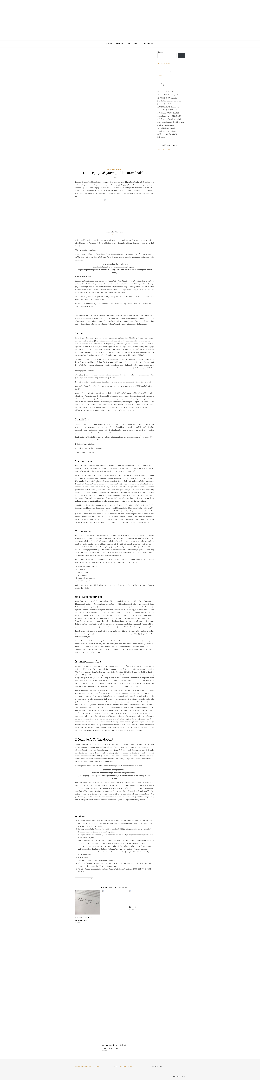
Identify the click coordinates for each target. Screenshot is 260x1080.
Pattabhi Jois (173, 112)
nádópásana (177, 110)
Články (109, 44)
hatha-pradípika (175, 95)
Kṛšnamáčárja (163, 106)
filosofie (160, 95)
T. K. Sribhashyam (163, 128)
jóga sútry (79, 879)
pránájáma (161, 116)
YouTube (160, 75)
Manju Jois (175, 107)
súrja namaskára (169, 125)
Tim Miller (173, 128)
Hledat (160, 52)
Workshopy (133, 44)
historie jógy (163, 97)
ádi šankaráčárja (164, 134)
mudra (159, 110)
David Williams (173, 92)
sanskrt (177, 118)
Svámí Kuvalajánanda (164, 122)
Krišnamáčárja (174, 104)
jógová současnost (163, 104)
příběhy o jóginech (165, 118)
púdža (169, 116)
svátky (160, 124)
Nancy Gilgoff (167, 109)
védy (167, 131)
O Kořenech (149, 44)
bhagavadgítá (162, 92)
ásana (174, 133)
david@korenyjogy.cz (127, 1066)
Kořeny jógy (130, 18)
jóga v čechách (161, 101)
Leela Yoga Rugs (163, 149)
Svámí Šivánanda (177, 122)
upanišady (161, 131)
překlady (176, 115)
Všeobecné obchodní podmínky (87, 1066)
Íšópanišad (133, 907)
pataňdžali (89, 879)
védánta (173, 130)
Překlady (120, 44)
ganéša (166, 94)
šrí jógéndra (161, 137)
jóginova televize (174, 100)
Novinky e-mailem (164, 63)
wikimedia (114, 235)
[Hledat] (181, 55)
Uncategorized (115, 169)
